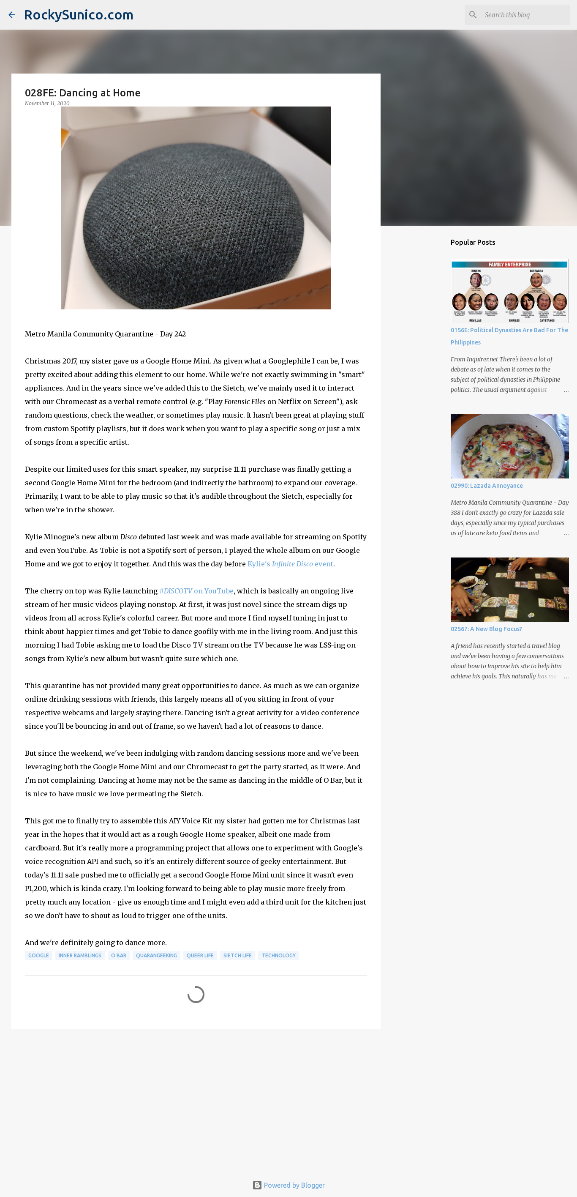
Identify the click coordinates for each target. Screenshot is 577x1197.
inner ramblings (80, 955)
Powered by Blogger (293, 1185)
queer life (200, 955)
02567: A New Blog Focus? (486, 629)
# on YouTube (196, 591)
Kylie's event (290, 564)
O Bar (118, 955)
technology (278, 955)
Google (38, 955)
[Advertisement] (196, 1100)
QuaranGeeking (156, 955)
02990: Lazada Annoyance (487, 485)
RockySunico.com (78, 14)
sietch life (237, 955)
